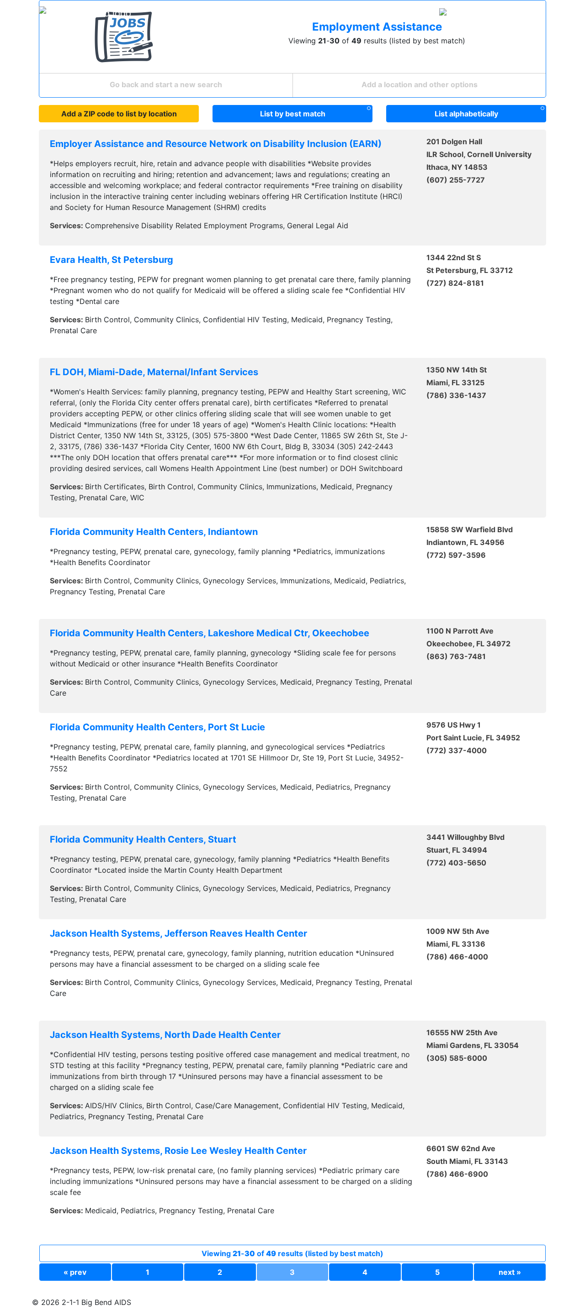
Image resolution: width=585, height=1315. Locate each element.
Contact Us (412, 13)
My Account (364, 13)
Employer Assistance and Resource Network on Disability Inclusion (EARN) (216, 143)
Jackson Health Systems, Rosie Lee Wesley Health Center (178, 1150)
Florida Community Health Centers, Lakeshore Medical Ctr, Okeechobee (209, 633)
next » (510, 1272)
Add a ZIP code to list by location (119, 113)
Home (289, 13)
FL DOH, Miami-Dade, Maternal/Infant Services (154, 372)
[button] (477, 13)
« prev (75, 1272)
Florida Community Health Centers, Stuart (143, 839)
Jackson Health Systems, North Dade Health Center (165, 1034)
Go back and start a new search (166, 84)
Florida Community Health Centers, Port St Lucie (157, 727)
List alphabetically (466, 113)
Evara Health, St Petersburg (111, 259)
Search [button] (319, 13)
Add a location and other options (420, 84)
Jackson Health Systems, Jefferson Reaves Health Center (178, 933)
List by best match (292, 113)
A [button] (528, 13)
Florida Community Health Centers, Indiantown (154, 531)
